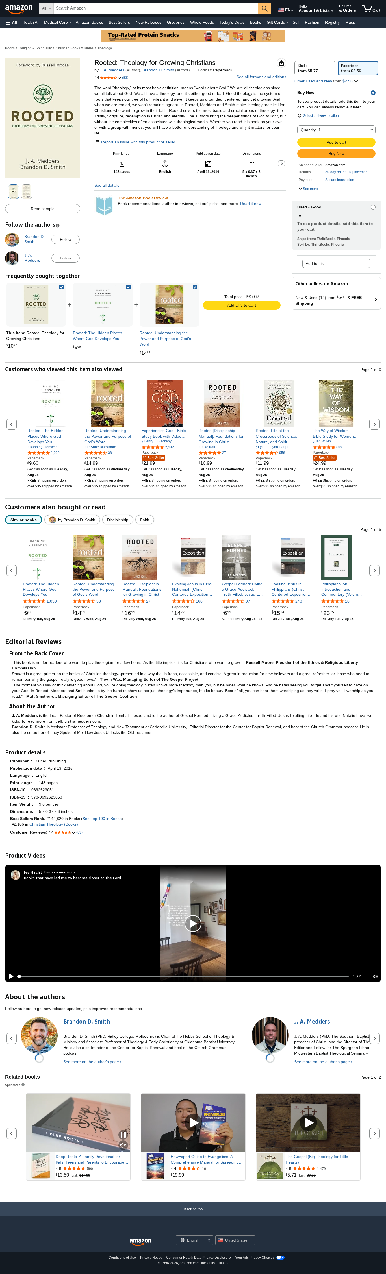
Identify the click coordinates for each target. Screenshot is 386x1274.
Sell (296, 22)
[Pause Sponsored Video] (123, 1135)
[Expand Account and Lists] (332, 11)
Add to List (315, 263)
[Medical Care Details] (70, 22)
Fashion (312, 22)
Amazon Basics (89, 22)
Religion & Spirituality (35, 48)
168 (199, 601)
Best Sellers (119, 22)
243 (298, 601)
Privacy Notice (151, 1258)
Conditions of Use (122, 1258)
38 (98, 601)
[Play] (9, 976)
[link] (103, 304)
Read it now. (251, 203)
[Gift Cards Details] (287, 22)
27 (148, 601)
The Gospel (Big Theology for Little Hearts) (317, 1159)
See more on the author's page (91, 1061)
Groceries (176, 22)
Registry (332, 22)
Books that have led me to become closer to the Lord (72, 877)
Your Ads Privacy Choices (254, 1258)
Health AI (30, 22)
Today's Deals (232, 22)
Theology (104, 48)
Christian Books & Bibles (75, 48)
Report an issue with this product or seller (138, 142)
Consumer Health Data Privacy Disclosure (198, 1258)
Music (350, 22)
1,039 (52, 601)
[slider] (183, 976)
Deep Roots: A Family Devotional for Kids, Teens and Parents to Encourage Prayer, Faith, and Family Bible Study (90, 1159)
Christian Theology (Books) (53, 824)
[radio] (315, 68)
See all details (106, 185)
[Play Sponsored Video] (193, 1122)
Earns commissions (59, 872)
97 (248, 601)
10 (347, 601)
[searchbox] (156, 8)
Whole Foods (202, 22)
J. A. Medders (112, 70)
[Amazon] (19, 8)
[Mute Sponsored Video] (123, 1145)
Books (255, 22)
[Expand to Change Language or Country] (292, 10)
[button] (11, 22)
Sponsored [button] (13, 1085)
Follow (65, 239)
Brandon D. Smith (158, 70)
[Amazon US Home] (140, 1242)
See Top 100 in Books (102, 818)
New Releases (148, 22)
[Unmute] (375, 976)
